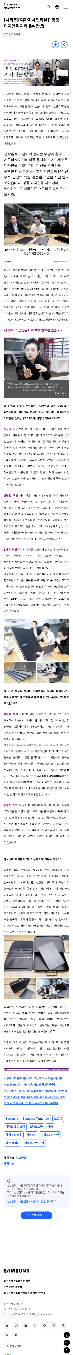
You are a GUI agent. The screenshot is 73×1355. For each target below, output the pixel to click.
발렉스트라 (36, 1127)
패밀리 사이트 (14, 1346)
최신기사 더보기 (35, 1215)
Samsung (11, 1118)
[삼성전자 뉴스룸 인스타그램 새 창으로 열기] (16, 1326)
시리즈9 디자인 (50, 1135)
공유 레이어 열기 (64, 44)
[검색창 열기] (48, 7)
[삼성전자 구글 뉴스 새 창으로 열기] (16, 1335)
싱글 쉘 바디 (12, 1143)
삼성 (50, 1127)
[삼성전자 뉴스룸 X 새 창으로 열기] (35, 1326)
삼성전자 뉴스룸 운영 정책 (17, 1280)
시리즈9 (31, 1135)
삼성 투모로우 (13, 1135)
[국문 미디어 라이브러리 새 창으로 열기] (63, 1326)
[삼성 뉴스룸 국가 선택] (57, 7)
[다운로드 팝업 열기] (67, 1335)
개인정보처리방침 (13, 1287)
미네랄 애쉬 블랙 (15, 1127)
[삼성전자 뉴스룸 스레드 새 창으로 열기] (54, 1326)
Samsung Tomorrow (36, 1118)
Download (55, 44)
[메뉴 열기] (65, 7)
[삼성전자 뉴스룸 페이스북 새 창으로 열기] (26, 1326)
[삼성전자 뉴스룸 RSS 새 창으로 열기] (7, 1335)
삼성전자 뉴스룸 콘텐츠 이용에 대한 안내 (24, 1293)
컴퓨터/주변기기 (34, 1143)
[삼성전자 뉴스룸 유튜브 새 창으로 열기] (7, 1326)
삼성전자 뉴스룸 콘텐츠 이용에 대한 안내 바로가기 (32, 1201)
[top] (67, 1350)
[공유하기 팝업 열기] (67, 1343)
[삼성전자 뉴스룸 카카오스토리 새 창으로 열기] (44, 1326)
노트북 (58, 1118)
